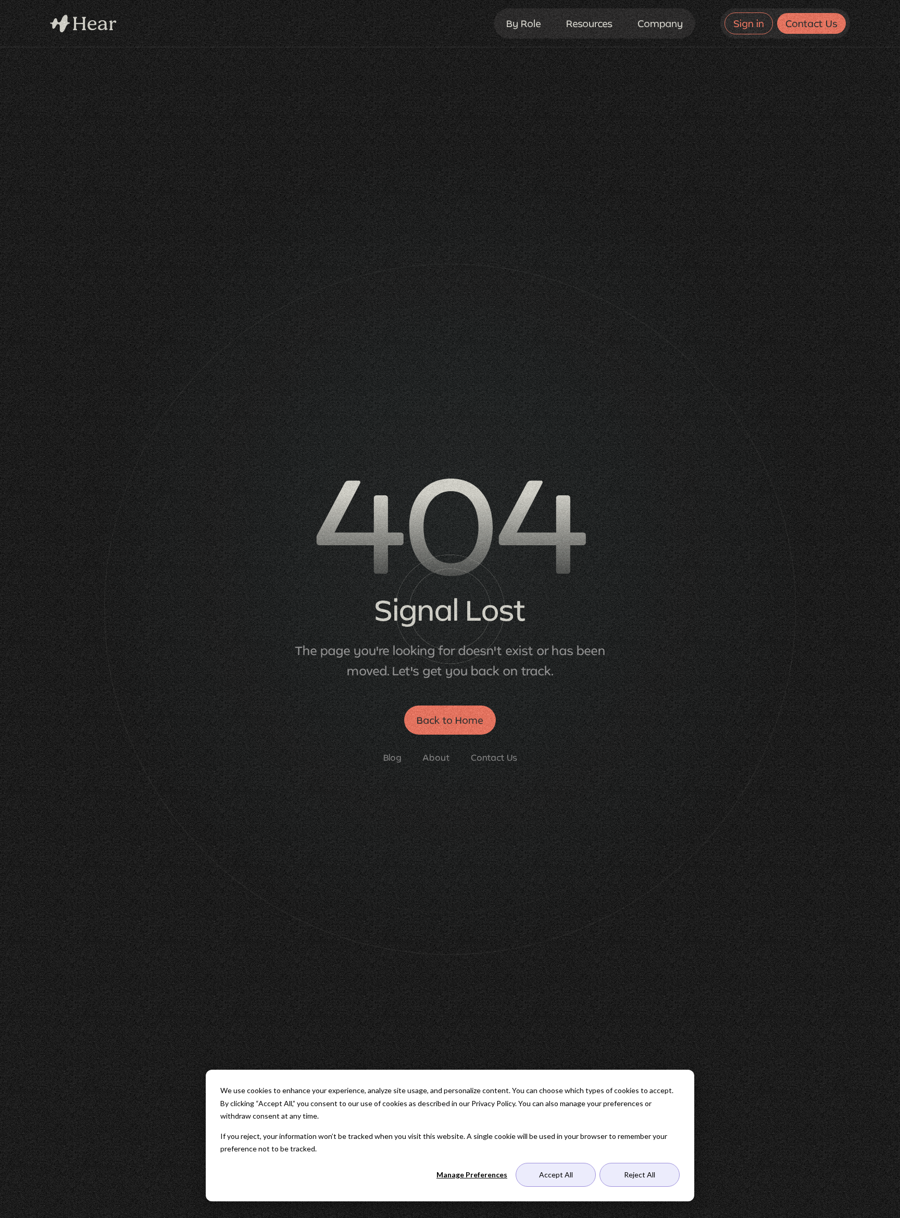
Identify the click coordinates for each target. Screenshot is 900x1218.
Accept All (556, 1174)
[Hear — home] (83, 23)
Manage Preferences (471, 1174)
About (436, 757)
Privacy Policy (493, 1103)
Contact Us (494, 757)
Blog (392, 757)
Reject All (639, 1174)
